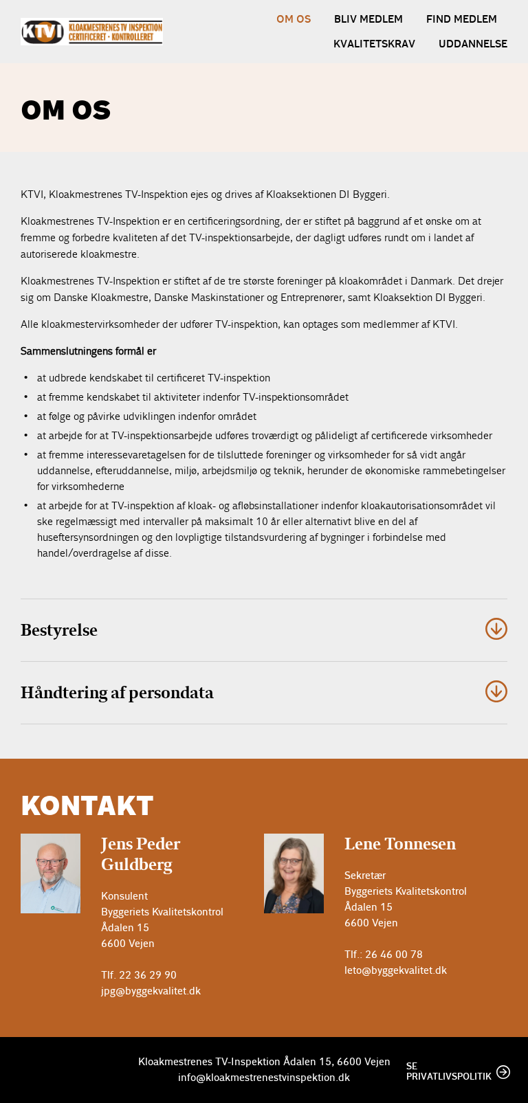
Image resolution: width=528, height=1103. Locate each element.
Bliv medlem (368, 19)
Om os (293, 19)
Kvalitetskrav (374, 44)
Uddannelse (473, 44)
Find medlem (461, 19)
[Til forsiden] (92, 31)
